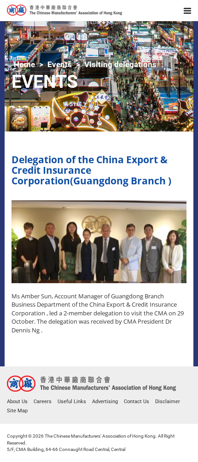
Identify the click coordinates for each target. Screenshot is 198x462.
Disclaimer (167, 402)
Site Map (17, 411)
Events (59, 64)
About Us (17, 402)
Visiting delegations (120, 64)
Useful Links (72, 402)
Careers (43, 402)
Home (24, 64)
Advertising (105, 402)
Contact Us (136, 402)
